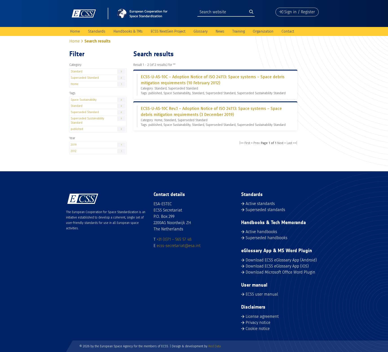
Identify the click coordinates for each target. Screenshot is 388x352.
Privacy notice (258, 322)
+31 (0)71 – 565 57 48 (174, 239)
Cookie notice (258, 328)
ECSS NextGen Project (168, 31)
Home (75, 31)
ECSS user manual (262, 294)
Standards (96, 31)
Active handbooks (261, 231)
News (220, 31)
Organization (263, 31)
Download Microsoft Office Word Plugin (280, 272)
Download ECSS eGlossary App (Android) (281, 260)
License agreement (262, 316)
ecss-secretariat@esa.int (179, 245)
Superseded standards (265, 209)
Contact (288, 31)
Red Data (214, 346)
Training (238, 31)
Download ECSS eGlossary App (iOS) (277, 266)
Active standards (260, 203)
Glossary (200, 31)
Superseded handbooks (266, 237)
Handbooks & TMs (128, 31)
